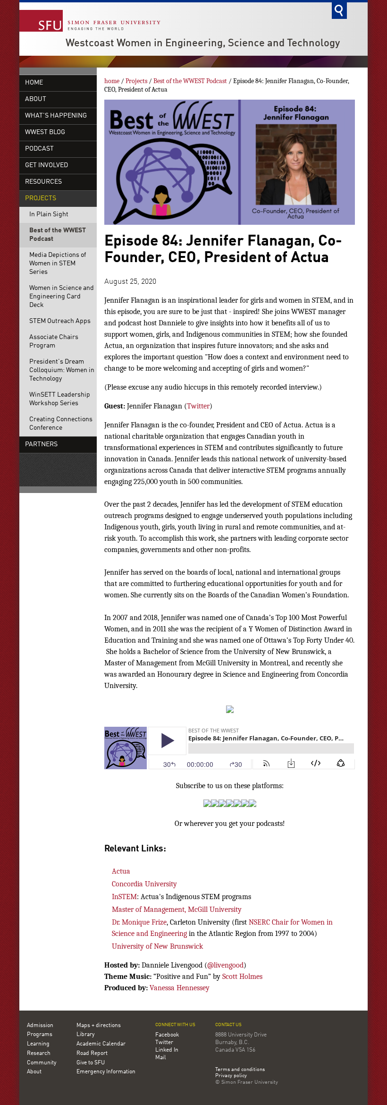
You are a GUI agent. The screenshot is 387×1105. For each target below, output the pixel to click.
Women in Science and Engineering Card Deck (61, 296)
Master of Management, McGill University (177, 909)
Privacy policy (231, 1076)
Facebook (167, 1035)
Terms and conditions (240, 1070)
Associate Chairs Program (53, 341)
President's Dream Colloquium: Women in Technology (61, 370)
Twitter (198, 406)
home (34, 83)
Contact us (228, 1025)
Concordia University (144, 884)
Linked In (166, 1050)
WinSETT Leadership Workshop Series (59, 399)
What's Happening (56, 116)
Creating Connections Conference (61, 423)
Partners (41, 445)
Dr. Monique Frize (139, 922)
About (35, 99)
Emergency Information (105, 1072)
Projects (40, 199)
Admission (40, 1025)
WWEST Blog (45, 132)
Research (38, 1053)
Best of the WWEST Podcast (57, 235)
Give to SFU (90, 1063)
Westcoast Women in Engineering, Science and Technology (203, 43)
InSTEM (124, 896)
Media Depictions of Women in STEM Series (57, 263)
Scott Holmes (242, 976)
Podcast (39, 149)
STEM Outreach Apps (60, 321)
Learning (38, 1044)
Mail (160, 1058)
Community (41, 1063)
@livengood (225, 965)
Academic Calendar (101, 1044)
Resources (43, 182)
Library (85, 1034)
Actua (121, 871)
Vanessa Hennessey (180, 988)
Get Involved (46, 165)
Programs (39, 1034)
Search (339, 10)
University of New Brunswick (157, 946)
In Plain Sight (48, 215)
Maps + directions (98, 1025)
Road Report (92, 1053)
